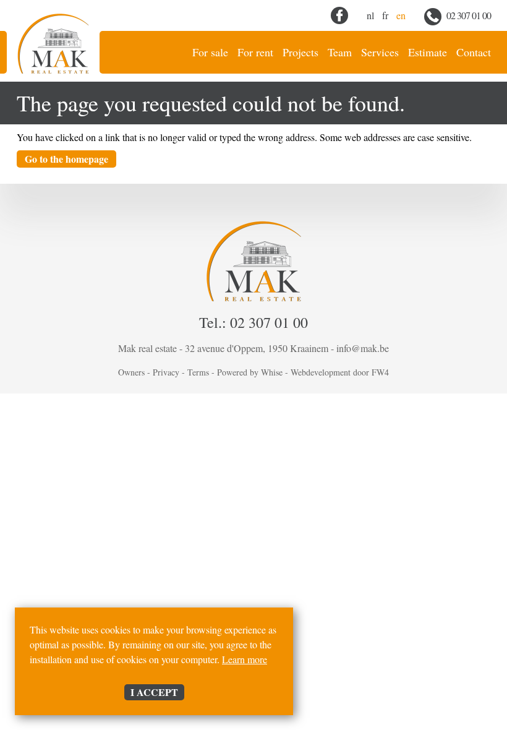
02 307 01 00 (468, 15)
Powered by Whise (250, 372)
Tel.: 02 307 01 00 (253, 322)
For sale (210, 52)
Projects (300, 52)
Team (340, 52)
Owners (131, 372)
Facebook (339, 15)
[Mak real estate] (53, 44)
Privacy (166, 372)
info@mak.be (362, 347)
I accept (154, 692)
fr (385, 15)
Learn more (244, 659)
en (401, 15)
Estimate (427, 52)
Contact (473, 52)
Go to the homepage (66, 159)
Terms (198, 372)
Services (380, 52)
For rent (255, 52)
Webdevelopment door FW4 (340, 372)
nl (370, 15)
